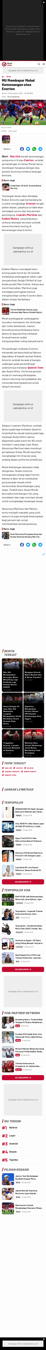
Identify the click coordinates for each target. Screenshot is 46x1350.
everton (19, 768)
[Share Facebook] (22, 149)
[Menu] (43, 64)
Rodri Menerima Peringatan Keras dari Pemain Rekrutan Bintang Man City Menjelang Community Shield (26, 535)
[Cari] (39, 64)
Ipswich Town (36, 367)
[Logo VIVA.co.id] (6, 64)
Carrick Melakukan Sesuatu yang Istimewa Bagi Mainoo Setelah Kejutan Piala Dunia (26, 311)
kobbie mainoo (30, 771)
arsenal (30, 768)
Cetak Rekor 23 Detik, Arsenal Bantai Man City (25, 187)
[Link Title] (8, 812)
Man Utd (15, 156)
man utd (8, 768)
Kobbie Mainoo (10, 218)
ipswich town (10, 775)
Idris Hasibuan (13, 97)
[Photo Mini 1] (6, 139)
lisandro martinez (12, 771)
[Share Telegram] (40, 149)
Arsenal (30, 203)
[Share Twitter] (28, 149)
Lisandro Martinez (26, 214)
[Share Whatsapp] (34, 149)
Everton (28, 160)
